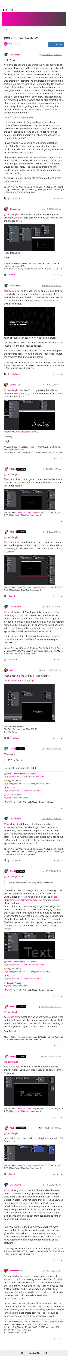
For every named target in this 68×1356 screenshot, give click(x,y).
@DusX (10, 1016)
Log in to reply (56, 44)
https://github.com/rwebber (16, 797)
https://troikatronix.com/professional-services (24, 776)
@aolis (7, 754)
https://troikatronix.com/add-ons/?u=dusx (22, 790)
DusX (12, 748)
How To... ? (14, 43)
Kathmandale (16, 1270)
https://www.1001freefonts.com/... (21, 431)
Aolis (12, 670)
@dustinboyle (11, 214)
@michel (8, 612)
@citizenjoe (10, 291)
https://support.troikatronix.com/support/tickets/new (27, 783)
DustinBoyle (15, 54)
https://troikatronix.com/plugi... (20, 680)
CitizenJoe (15, 209)
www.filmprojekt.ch (26, 512)
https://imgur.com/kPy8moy (18, 117)
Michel (13, 469)
